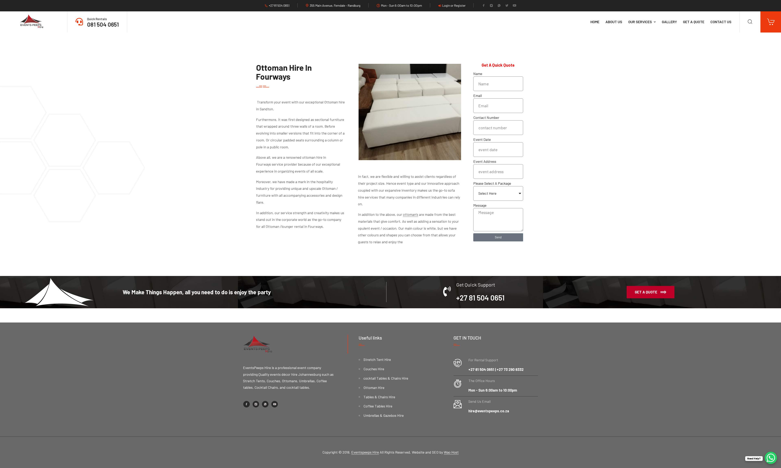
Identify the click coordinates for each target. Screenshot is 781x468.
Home (594, 22)
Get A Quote (693, 22)
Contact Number (486, 117)
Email (477, 95)
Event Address (484, 161)
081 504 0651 (103, 24)
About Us (613, 22)
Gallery (669, 22)
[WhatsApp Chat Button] (771, 458)
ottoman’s (410, 214)
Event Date (482, 139)
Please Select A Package (492, 183)
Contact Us (720, 22)
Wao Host (451, 452)
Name (477, 73)
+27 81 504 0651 (279, 5)
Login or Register (454, 5)
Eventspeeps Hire (365, 452)
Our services (640, 22)
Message (479, 205)
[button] (650, 292)
